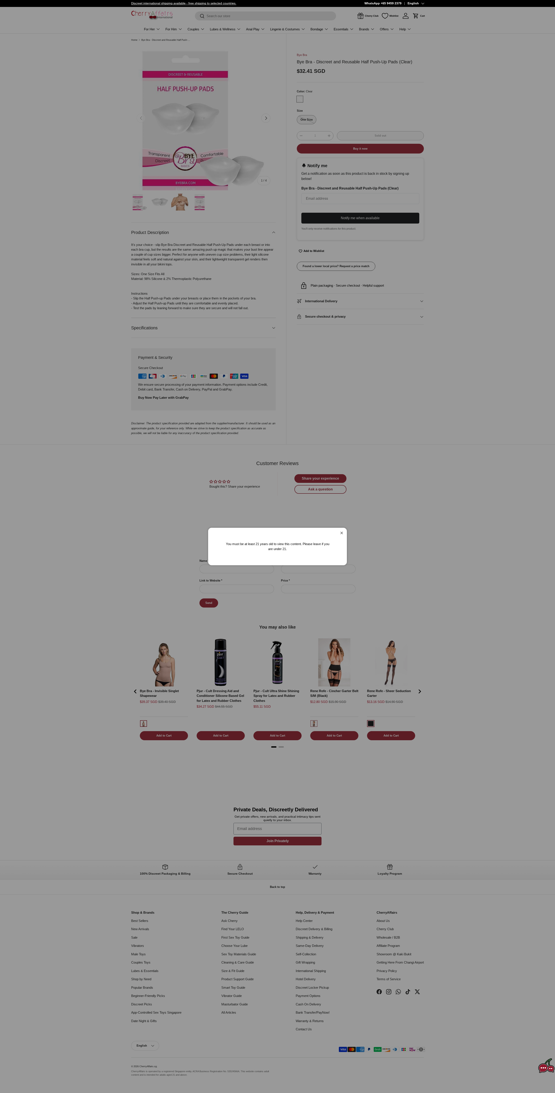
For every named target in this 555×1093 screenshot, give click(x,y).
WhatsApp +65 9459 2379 (383, 3)
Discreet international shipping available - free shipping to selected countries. (183, 3)
